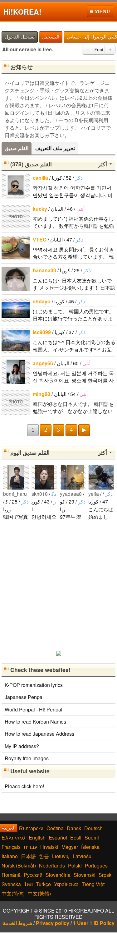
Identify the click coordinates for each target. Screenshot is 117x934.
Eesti (75, 837)
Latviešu (82, 856)
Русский (33, 874)
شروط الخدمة (17, 923)
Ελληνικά (14, 837)
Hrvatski (49, 846)
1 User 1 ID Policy (94, 923)
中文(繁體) (39, 893)
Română (11, 874)
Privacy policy (52, 923)
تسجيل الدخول (20, 36)
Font (98, 49)
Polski (75, 865)
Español (58, 837)
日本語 (28, 856)
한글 (44, 856)
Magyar (69, 846)
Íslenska (90, 846)
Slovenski (84, 874)
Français (11, 846)
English (37, 837)
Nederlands (52, 865)
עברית (30, 846)
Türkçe (43, 884)
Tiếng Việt (93, 884)
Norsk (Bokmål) (19, 865)
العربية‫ (9, 827)
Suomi (92, 837)
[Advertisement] (58, 585)
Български (31, 828)
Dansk (74, 828)
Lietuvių (61, 856)
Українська (66, 884)
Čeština (55, 828)
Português (96, 865)
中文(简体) (13, 893)
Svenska (11, 884)
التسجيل (50, 36)
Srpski (106, 874)
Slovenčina (58, 874)
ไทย (28, 884)
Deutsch (93, 828)
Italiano (10, 856)
